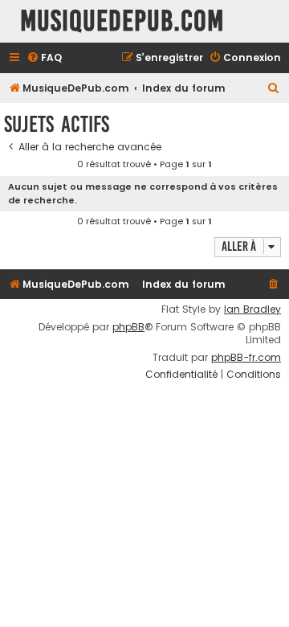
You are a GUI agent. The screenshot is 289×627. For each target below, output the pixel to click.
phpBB (128, 327)
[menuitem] (44, 58)
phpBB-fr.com (246, 357)
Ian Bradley (252, 309)
